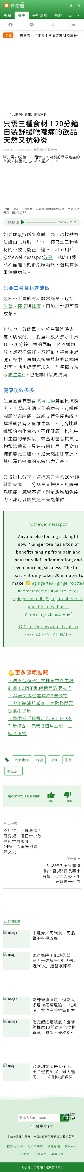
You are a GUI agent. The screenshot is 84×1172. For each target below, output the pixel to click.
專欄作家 (57, 1154)
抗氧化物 (45, 400)
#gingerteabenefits (64, 598)
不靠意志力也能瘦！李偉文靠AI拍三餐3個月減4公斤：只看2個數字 (47, 36)
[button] (78, 15)
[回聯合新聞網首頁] (6, 6)
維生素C (16, 374)
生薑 (8, 306)
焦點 (7, 15)
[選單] (78, 6)
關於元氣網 (15, 1146)
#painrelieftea (65, 591)
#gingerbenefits (29, 598)
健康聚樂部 (35, 1146)
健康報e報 (45, 1126)
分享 (48, 257)
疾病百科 (71, 1146)
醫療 (58, 15)
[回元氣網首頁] (17, 5)
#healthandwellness (48, 606)
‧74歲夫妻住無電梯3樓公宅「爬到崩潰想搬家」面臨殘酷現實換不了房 (41, 703)
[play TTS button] (23, 222)
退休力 (25, 1154)
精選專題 (53, 1146)
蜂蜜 (36, 306)
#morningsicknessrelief (48, 614)
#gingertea (42, 583)
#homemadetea (34, 591)
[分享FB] (10, 24)
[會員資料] (71, 6)
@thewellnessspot (48, 524)
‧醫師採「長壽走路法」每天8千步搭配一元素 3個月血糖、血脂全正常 (40, 726)
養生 (22, 15)
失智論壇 (39, 15)
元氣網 (17, 114)
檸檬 (22, 306)
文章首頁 (40, 1154)
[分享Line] (31, 24)
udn (6, 114)
